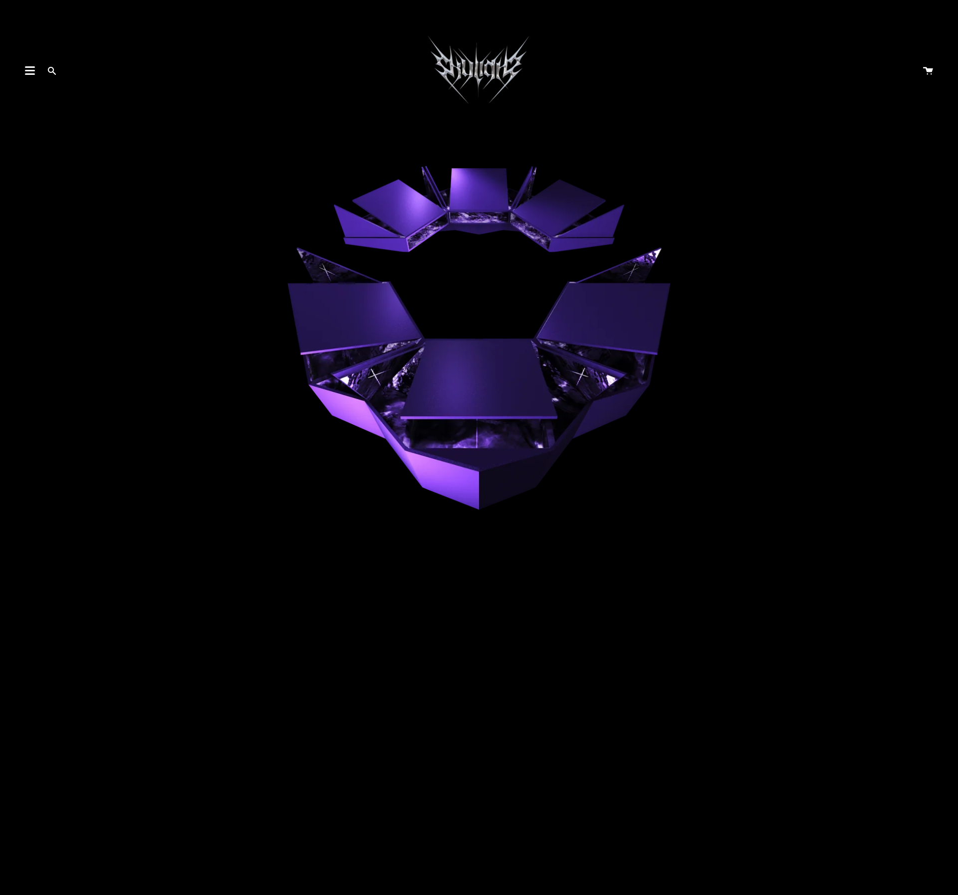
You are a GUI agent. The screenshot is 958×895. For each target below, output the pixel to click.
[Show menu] (29, 71)
